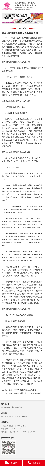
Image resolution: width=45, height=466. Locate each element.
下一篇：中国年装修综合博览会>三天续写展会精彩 (22, 393)
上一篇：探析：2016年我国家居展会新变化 (19, 390)
